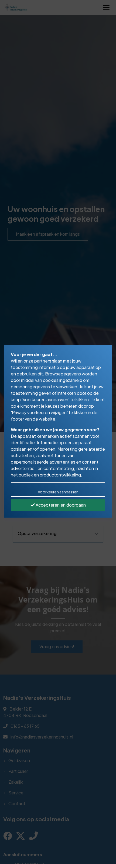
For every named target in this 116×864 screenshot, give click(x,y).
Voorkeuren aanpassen (58, 491)
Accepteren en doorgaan (60, 505)
